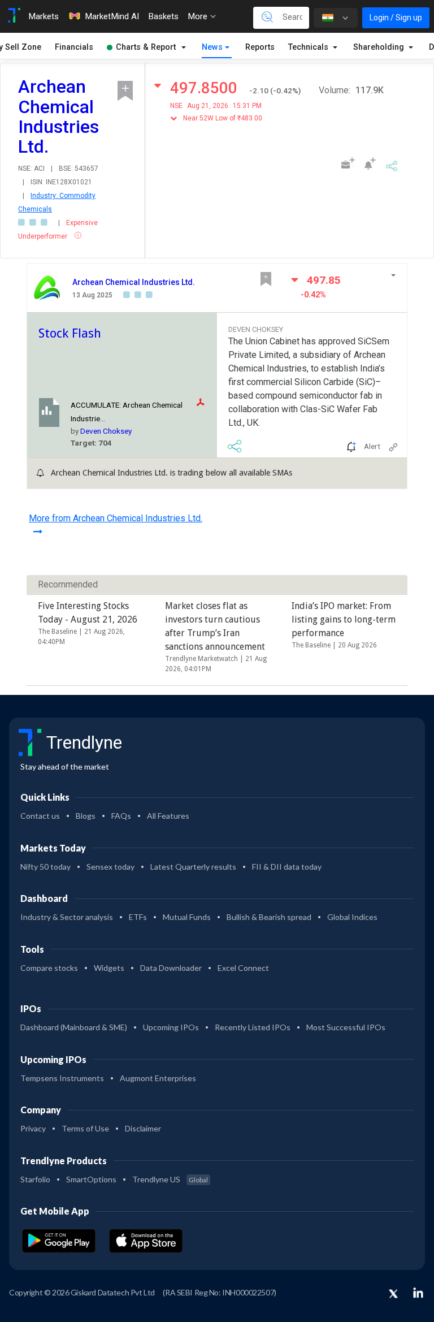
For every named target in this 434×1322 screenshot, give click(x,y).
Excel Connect (243, 968)
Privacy (33, 1128)
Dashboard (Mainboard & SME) (73, 1027)
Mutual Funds (187, 917)
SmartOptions (91, 1179)
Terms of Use (85, 1128)
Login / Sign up (396, 17)
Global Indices (352, 917)
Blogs (86, 815)
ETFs (138, 917)
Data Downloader (171, 968)
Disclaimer (143, 1128)
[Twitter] (393, 1294)
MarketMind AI (112, 16)
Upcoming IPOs (171, 1027)
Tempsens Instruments (62, 1078)
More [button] (199, 16)
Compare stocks (49, 968)
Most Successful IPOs (345, 1027)
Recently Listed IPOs (252, 1027)
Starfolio (35, 1179)
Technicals (309, 47)
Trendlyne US (170, 1179)
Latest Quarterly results (193, 866)
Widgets (109, 968)
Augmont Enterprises (158, 1078)
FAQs (121, 815)
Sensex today (110, 866)
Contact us (40, 815)
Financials (74, 47)
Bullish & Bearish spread (269, 917)
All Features (168, 815)
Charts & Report (146, 47)
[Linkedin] (418, 1292)
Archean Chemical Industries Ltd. (133, 282)
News (212, 47)
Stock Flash (69, 333)
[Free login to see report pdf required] (204, 402)
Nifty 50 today (45, 866)
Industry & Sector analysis (66, 917)
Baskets (163, 16)
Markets (43, 16)
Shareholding (379, 47)
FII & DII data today (287, 866)
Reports (260, 47)
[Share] (391, 164)
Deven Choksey (106, 430)
